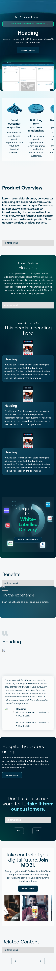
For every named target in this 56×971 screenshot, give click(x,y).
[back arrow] (19, 831)
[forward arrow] (37, 831)
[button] (28, 24)
